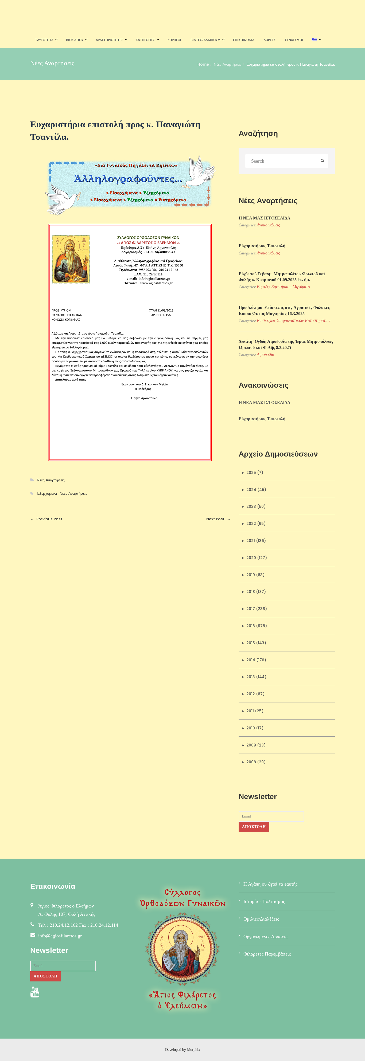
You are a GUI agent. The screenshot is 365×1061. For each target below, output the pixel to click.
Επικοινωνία (243, 40)
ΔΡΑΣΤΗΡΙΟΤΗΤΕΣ (109, 40)
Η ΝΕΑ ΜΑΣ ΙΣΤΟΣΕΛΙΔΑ (264, 218)
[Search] (322, 161)
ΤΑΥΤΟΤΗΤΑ (44, 40)
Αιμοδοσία (265, 354)
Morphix (193, 1050)
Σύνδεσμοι (294, 40)
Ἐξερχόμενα (47, 493)
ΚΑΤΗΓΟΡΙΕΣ (145, 40)
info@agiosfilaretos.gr (60, 935)
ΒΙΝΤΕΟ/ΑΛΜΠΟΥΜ (205, 40)
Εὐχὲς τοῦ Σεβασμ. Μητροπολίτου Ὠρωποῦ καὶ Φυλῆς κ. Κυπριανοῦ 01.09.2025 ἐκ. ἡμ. (282, 277)
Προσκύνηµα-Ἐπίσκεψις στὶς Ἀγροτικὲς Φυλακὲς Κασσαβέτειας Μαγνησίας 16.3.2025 (284, 310)
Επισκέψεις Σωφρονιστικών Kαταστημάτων (293, 320)
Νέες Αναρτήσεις (228, 64)
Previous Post (46, 519)
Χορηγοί (174, 40)
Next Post (218, 519)
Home (203, 64)
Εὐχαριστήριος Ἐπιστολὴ (262, 245)
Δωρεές (269, 40)
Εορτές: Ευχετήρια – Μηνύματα (283, 286)
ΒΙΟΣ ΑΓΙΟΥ (74, 40)
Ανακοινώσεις (268, 225)
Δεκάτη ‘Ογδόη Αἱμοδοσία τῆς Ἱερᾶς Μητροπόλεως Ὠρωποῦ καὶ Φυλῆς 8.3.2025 (286, 344)
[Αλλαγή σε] (315, 40)
